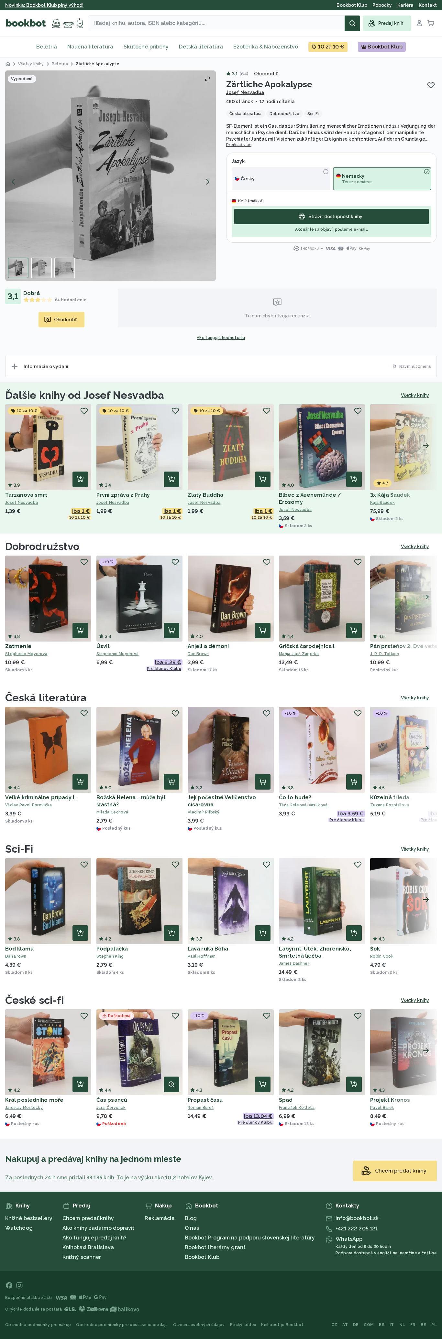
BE (423, 1325)
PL (434, 1325)
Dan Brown (198, 654)
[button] (110, 175)
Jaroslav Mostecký (24, 1107)
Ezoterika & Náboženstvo (265, 47)
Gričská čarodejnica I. (307, 646)
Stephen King (110, 956)
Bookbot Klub (202, 1257)
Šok (375, 949)
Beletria (46, 47)
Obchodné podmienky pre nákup (38, 1325)
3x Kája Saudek (390, 495)
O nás (192, 1228)
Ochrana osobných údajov (199, 1325)
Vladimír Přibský (204, 812)
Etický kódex (243, 1325)
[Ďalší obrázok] (207, 181)
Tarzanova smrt (26, 495)
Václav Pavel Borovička (28, 805)
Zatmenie (18, 646)
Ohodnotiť (266, 73)
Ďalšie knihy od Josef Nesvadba (84, 395)
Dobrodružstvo (42, 546)
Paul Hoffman (202, 956)
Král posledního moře (34, 1100)
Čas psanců (111, 1100)
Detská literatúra (201, 47)
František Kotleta (297, 1107)
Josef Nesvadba (245, 92)
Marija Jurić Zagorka (299, 654)
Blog (191, 1218)
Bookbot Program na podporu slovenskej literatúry (250, 1238)
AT (345, 1325)
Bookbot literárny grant (215, 1247)
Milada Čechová (112, 812)
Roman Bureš (201, 1107)
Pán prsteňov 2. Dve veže (403, 646)
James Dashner (294, 963)
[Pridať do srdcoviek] (431, 85)
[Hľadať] (352, 23)
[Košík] (431, 23)
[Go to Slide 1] (18, 268)
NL (402, 1325)
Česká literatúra (46, 698)
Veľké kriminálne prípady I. (40, 797)
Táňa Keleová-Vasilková (303, 805)
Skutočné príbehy (146, 47)
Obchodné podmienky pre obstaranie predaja (122, 1325)
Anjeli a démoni (208, 646)
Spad (286, 1100)
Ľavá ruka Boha (208, 949)
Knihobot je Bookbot (282, 1325)
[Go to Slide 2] (41, 268)
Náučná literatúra (90, 47)
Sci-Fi (19, 849)
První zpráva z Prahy (123, 495)
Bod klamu (19, 949)
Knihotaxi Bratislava (88, 1247)
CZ (334, 1325)
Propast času (205, 1100)
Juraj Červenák (111, 1107)
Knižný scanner (81, 1257)
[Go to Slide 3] (64, 268)
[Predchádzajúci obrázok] (13, 181)
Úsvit (103, 646)
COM (369, 1325)
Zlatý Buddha (205, 495)
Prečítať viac (238, 145)
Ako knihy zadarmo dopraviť (98, 1228)
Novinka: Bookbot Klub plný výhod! (44, 5)
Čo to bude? (295, 797)
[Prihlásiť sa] (419, 23)
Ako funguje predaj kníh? (94, 1238)
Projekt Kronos (390, 1100)
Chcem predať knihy (88, 1218)
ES (381, 1325)
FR (412, 1325)
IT (392, 1325)
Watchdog (19, 1228)
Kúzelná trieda (389, 797)
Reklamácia (160, 1218)
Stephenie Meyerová (26, 654)
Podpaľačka (112, 949)
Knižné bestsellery (28, 1218)
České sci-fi (34, 1000)
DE (356, 1325)
